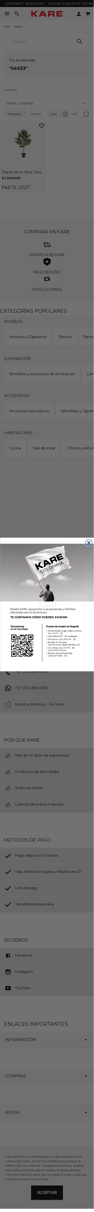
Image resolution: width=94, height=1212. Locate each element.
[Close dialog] (89, 542)
